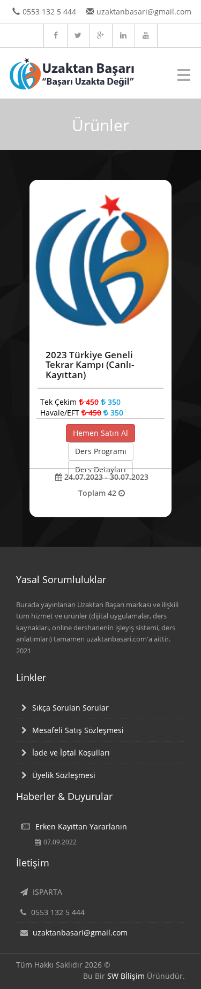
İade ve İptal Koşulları (71, 753)
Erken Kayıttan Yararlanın (81, 826)
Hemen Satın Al (100, 433)
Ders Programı (100, 451)
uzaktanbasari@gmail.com (80, 932)
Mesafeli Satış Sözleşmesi (78, 730)
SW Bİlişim (126, 976)
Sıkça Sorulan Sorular (70, 708)
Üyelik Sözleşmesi (63, 775)
